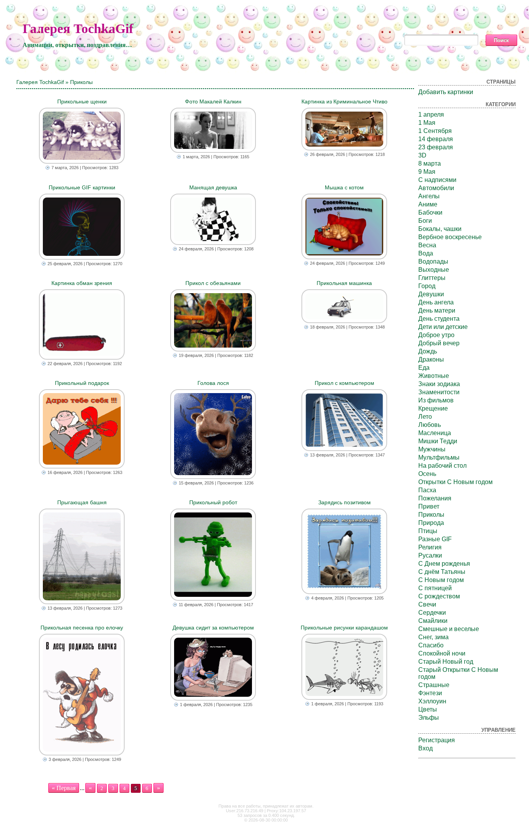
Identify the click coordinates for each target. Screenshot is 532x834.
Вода (425, 253)
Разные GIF (435, 539)
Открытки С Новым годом (455, 482)
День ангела (436, 302)
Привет (428, 506)
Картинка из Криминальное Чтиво (344, 101)
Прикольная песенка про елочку (82, 627)
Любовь (429, 424)
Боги (425, 220)
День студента (439, 318)
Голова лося (213, 383)
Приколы (431, 514)
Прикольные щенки (82, 101)
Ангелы (429, 196)
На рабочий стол (442, 465)
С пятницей (435, 588)
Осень (427, 473)
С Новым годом (441, 580)
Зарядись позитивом (344, 502)
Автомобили (436, 188)
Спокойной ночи (441, 653)
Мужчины (432, 449)
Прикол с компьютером (344, 383)
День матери (436, 310)
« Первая (64, 788)
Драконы (431, 359)
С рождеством (439, 596)
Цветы (427, 709)
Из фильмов (436, 400)
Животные (433, 375)
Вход (425, 748)
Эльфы (428, 717)
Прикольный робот (213, 502)
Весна (427, 245)
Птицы (427, 531)
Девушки (431, 294)
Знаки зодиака (439, 384)
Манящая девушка (213, 187)
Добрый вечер (439, 343)
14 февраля (435, 139)
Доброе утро (436, 335)
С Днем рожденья (444, 563)
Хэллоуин (432, 701)
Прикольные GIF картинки (82, 187)
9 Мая (426, 171)
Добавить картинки (445, 92)
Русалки (430, 555)
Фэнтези (430, 693)
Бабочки (430, 212)
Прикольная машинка (344, 283)
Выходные (433, 269)
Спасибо (431, 645)
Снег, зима (433, 637)
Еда (424, 367)
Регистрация (436, 740)
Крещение (433, 408)
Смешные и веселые (448, 629)
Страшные (433, 685)
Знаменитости (439, 392)
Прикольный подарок (82, 383)
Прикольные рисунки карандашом (344, 627)
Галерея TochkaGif (78, 28)
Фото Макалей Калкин (213, 101)
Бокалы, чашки (440, 229)
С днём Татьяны (441, 571)
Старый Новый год (445, 661)
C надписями (437, 180)
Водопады (433, 261)
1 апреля (431, 114)
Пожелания (434, 498)
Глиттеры (432, 278)
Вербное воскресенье (450, 237)
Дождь (427, 351)
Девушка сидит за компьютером (213, 627)
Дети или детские (443, 326)
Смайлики (432, 620)
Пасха (427, 490)
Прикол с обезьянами (213, 283)
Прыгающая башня (82, 502)
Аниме (427, 204)
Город (426, 286)
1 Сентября (435, 131)
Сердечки (432, 612)
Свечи (427, 604)
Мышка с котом (344, 187)
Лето (425, 416)
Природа (431, 522)
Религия (430, 547)
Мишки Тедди (437, 441)
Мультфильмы (439, 457)
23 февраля (435, 147)
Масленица (434, 433)
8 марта (429, 163)
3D (422, 155)
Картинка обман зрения (81, 283)
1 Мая (426, 122)
